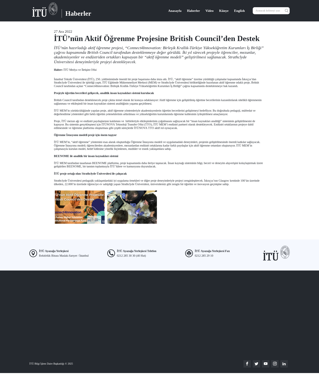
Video (209, 11)
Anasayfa (174, 11)
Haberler (193, 11)
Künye (224, 11)
